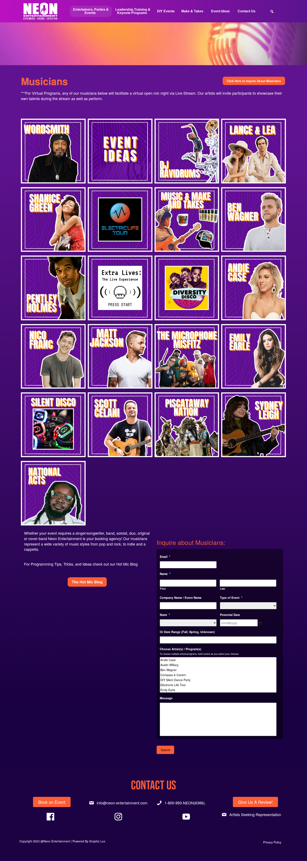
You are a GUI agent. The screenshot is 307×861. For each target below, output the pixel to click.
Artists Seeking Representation (255, 814)
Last (222, 588)
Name (165, 574)
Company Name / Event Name (181, 597)
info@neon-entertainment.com (122, 802)
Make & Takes (192, 11)
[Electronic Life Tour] (218, 684)
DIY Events (166, 11)
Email (165, 556)
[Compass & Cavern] (218, 674)
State (165, 615)
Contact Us (246, 11)
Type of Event (231, 597)
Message (166, 698)
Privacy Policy (272, 842)
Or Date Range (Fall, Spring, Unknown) (187, 632)
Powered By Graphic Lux (88, 841)
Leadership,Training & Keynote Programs (132, 11)
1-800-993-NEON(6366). (185, 802)
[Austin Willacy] (218, 664)
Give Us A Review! (255, 802)
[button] (53, 151)
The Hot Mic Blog (87, 582)
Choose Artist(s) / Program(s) (180, 649)
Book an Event (51, 802)
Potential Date (230, 615)
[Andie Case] (218, 659)
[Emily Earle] (218, 689)
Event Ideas (220, 11)
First (163, 588)
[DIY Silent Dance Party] (218, 679)
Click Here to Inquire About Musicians (254, 81)
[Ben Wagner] (218, 669)
